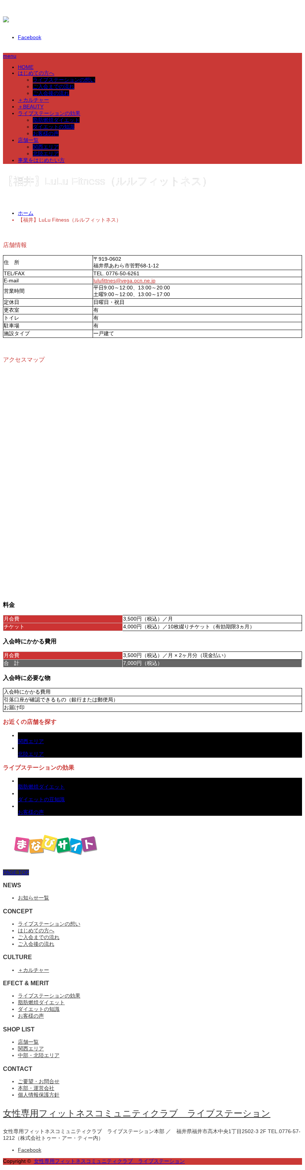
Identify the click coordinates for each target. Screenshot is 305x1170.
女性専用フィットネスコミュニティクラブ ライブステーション (136, 1113)
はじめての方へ (36, 73)
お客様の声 (46, 133)
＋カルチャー (33, 100)
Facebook (29, 37)
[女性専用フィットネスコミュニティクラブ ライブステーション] (139, 22)
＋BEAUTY (31, 107)
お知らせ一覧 (33, 898)
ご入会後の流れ (51, 93)
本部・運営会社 (36, 1088)
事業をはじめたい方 (41, 160)
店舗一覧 (28, 140)
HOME (25, 67)
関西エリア (46, 147)
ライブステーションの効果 (49, 113)
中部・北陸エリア (39, 1055)
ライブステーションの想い (64, 80)
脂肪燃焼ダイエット (56, 120)
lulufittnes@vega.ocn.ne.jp (124, 280)
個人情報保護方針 (39, 1095)
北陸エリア (46, 153)
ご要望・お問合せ (39, 1081)
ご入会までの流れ (53, 86)
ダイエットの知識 (53, 127)
